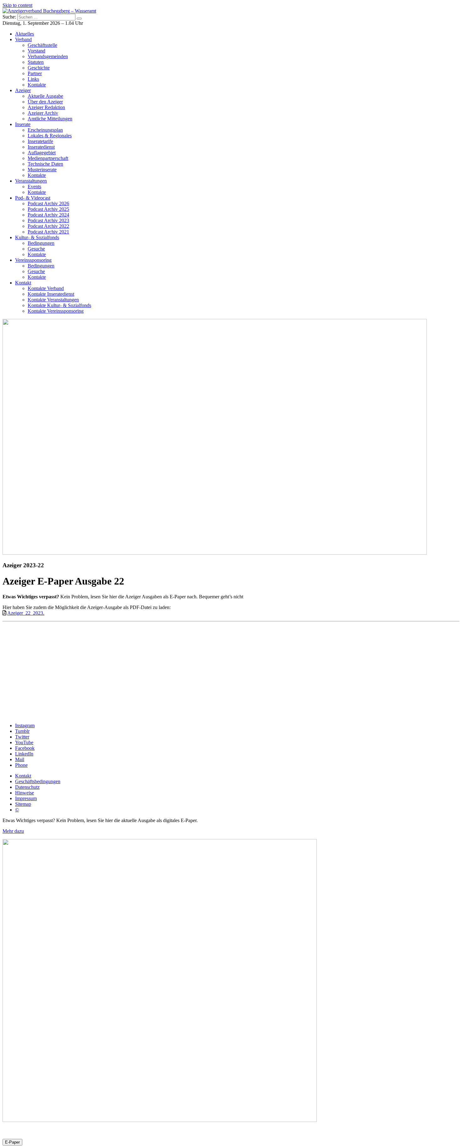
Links (33, 79)
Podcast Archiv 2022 (48, 226)
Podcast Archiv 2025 (48, 209)
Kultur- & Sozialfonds (37, 237)
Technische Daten (45, 164)
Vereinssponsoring (33, 260)
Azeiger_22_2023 (25, 613)
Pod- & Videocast (32, 197)
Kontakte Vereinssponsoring (56, 311)
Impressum (26, 798)
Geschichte (39, 67)
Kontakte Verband (46, 288)
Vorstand (36, 50)
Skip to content (17, 5)
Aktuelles (24, 33)
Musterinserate (42, 169)
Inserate (22, 124)
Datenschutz (27, 787)
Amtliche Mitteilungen (50, 118)
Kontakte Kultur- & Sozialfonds (59, 305)
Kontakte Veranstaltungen (53, 299)
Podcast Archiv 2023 (48, 220)
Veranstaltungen (31, 181)
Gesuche (36, 248)
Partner (35, 73)
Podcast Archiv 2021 (48, 231)
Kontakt (23, 282)
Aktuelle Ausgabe (45, 96)
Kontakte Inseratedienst (51, 294)
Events (34, 186)
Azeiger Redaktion (46, 107)
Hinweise (24, 792)
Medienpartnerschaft (48, 158)
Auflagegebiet (42, 152)
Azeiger (23, 90)
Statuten (36, 62)
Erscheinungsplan (45, 130)
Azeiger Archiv (43, 113)
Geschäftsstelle (42, 45)
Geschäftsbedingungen (37, 781)
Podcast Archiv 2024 (48, 214)
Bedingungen (41, 243)
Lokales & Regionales (50, 135)
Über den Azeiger (45, 101)
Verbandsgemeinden (48, 56)
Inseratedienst (41, 147)
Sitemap (23, 804)
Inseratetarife (40, 141)
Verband (23, 39)
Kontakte (37, 84)
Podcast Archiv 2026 (48, 203)
